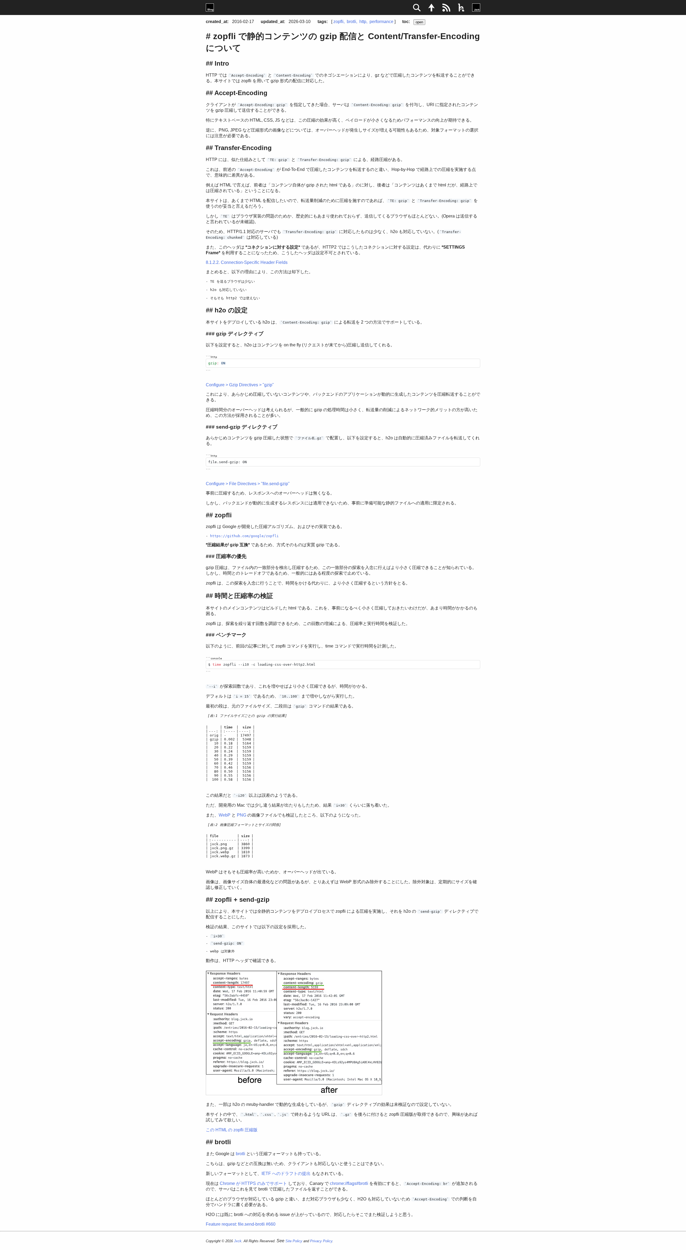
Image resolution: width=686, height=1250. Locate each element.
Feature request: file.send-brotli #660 (240, 1224)
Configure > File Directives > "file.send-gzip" (248, 483)
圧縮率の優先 (231, 556)
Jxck (237, 1241)
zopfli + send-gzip (242, 899)
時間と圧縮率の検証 (244, 595)
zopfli (338, 21)
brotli (351, 21)
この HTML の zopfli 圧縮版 (232, 1130)
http (362, 21)
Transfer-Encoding (243, 147)
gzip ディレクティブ (239, 333)
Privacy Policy (321, 1241)
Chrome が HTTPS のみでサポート (253, 1183)
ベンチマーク (231, 635)
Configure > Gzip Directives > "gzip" (240, 385)
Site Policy (293, 1241)
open (419, 22)
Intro (222, 63)
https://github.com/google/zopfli (244, 536)
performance (381, 21)
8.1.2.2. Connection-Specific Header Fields (247, 262)
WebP (224, 815)
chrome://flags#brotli (349, 1183)
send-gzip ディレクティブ (246, 427)
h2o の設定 (231, 310)
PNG (241, 815)
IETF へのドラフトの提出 (286, 1173)
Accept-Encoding (240, 92)
